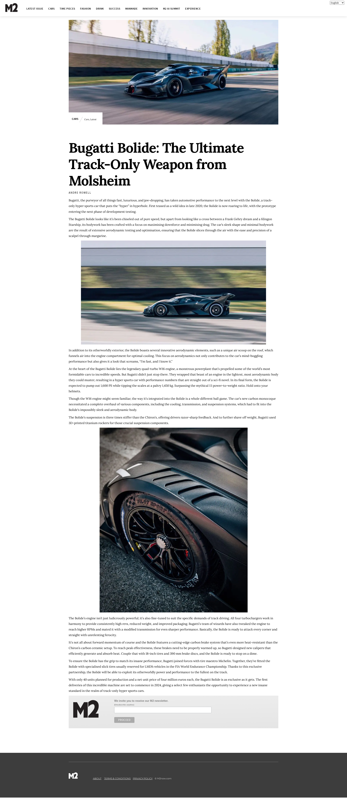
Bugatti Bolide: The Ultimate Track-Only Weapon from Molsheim (156, 164)
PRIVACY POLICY (143, 778)
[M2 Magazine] (15, 10)
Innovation (150, 8)
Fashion (85, 8)
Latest (93, 119)
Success (114, 8)
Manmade (131, 8)
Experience (193, 8)
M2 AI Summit (171, 8)
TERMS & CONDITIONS (117, 778)
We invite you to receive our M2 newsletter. (141, 700)
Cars (75, 119)
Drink (100, 8)
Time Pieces (67, 8)
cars (51, 8)
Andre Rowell (80, 192)
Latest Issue (34, 8)
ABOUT (97, 778)
